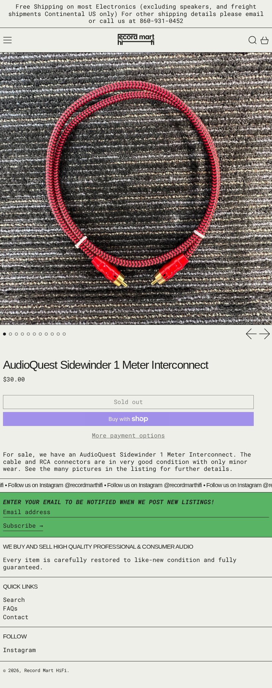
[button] (252, 40)
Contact (16, 617)
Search (14, 600)
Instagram (19, 650)
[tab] (4, 334)
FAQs (10, 608)
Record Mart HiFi (45, 670)
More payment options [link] (128, 435)
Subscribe (19, 525)
